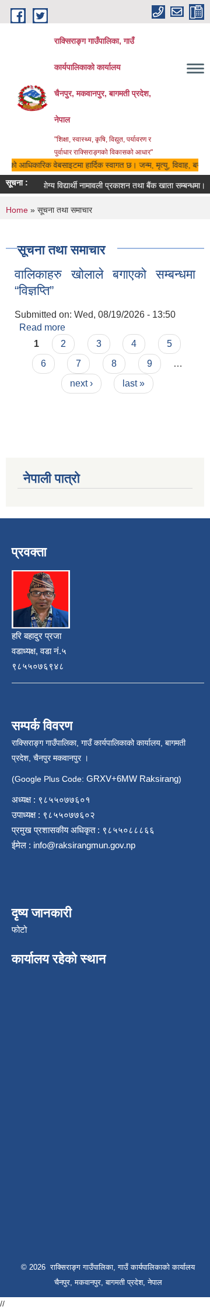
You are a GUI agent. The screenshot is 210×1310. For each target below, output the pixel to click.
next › (81, 383)
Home (17, 210)
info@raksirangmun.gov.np (84, 845)
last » (134, 383)
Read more (42, 327)
